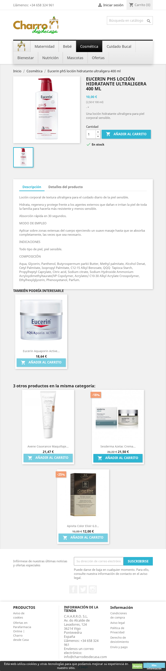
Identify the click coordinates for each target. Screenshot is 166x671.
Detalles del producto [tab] (65, 187)
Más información (154, 666)
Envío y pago (119, 647)
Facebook (73, 589)
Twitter (83, 589)
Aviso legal (117, 623)
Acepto (137, 666)
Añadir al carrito (126, 134)
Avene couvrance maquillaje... (48, 446)
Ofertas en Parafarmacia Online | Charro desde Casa (22, 631)
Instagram (93, 589)
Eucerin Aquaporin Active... (41, 351)
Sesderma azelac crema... (118, 446)
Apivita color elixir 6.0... (83, 526)
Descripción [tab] (31, 187)
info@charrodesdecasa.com (85, 657)
